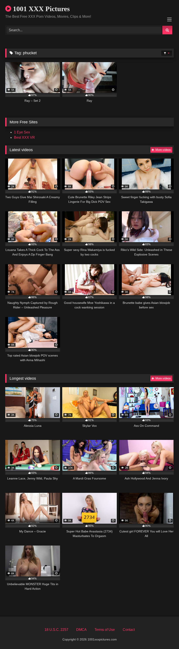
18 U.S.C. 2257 (56, 630)
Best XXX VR (24, 137)
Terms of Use (105, 630)
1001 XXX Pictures (40, 9)
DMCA (81, 630)
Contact (129, 630)
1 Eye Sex (22, 132)
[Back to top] (165, 636)
